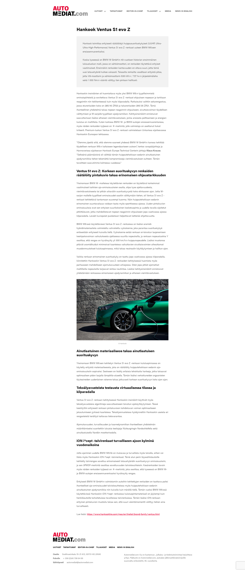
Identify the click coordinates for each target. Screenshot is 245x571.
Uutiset (57, 547)
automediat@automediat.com (80, 562)
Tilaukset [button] (152, 11)
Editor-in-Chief (135, 11)
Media (168, 11)
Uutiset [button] (98, 11)
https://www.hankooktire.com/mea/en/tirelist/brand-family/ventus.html (123, 514)
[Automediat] (70, 10)
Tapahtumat (116, 11)
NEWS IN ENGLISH (183, 11)
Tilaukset (101, 547)
